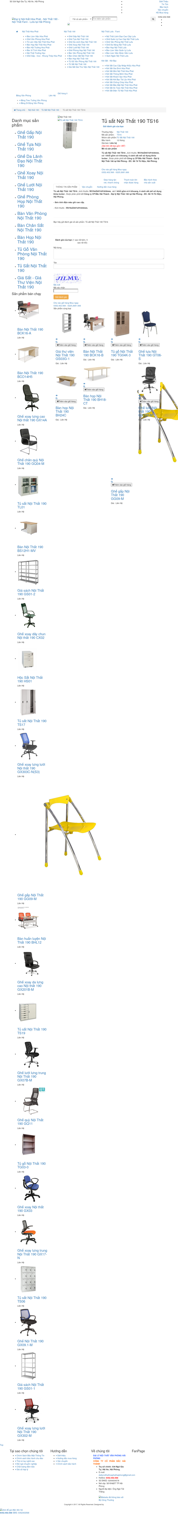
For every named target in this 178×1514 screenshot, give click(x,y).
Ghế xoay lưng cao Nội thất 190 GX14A (32, 418)
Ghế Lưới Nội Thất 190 (29, 187)
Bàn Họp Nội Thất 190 (29, 239)
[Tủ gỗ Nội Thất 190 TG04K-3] (122, 323)
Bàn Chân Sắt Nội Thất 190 (30, 227)
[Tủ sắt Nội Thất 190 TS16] (70, 119)
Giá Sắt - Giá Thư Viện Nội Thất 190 (29, 282)
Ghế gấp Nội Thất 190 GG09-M (30, 896)
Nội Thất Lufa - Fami (111, 31)
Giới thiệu (61, 1455)
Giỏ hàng (62, 93)
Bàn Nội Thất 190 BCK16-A (30, 331)
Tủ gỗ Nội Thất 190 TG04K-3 (122, 353)
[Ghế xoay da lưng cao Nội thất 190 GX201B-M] (31, 963)
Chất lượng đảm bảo (25, 1466)
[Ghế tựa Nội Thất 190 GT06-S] (149, 323)
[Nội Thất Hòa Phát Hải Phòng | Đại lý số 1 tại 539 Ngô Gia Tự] (36, 18)
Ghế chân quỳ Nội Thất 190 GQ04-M (30, 461)
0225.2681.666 (122, 172)
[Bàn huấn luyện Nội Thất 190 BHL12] (28, 919)
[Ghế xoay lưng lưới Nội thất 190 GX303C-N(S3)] (28, 745)
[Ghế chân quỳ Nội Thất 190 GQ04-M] (28, 441)
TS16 (119, 134)
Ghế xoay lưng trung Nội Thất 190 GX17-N (32, 1254)
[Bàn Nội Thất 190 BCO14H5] (28, 354)
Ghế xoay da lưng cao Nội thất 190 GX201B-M (30, 985)
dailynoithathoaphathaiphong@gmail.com (117, 1475)
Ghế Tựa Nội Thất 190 (29, 146)
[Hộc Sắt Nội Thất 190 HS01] (28, 658)
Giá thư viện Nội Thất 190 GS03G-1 (65, 355)
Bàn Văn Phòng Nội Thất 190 (32, 215)
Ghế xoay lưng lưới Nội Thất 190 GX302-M (31, 1432)
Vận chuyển (163, 9)
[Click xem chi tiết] (112, 1498)
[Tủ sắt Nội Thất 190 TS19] (28, 1010)
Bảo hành (164, 7)
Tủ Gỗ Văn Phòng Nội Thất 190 (32, 253)
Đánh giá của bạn (71, 241)
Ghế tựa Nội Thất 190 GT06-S (150, 355)
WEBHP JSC (109, 1504)
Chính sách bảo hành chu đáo (29, 1458)
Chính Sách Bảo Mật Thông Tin (30, 1455)
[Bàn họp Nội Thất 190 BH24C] (66, 379)
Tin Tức (165, 4)
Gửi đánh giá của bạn (113, 126)
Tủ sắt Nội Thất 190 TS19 (31, 1031)
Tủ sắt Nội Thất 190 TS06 (31, 1299)
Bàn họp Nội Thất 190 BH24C (65, 411)
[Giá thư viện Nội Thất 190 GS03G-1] (66, 323)
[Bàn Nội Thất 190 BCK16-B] (94, 323)
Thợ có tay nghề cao (25, 1461)
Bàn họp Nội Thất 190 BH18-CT (95, 399)
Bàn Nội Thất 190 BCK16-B (93, 353)
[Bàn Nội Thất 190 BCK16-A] (28, 310)
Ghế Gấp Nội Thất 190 (29, 134)
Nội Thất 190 (69, 31)
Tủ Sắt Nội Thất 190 (31, 268)
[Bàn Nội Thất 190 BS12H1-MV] (28, 528)
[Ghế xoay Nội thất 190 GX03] (31, 1188)
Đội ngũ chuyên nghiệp (26, 1463)
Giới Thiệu (163, 1)
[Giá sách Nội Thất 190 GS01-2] (28, 571)
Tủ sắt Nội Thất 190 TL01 (31, 505)
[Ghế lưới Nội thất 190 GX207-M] (149, 379)
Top (1, 1444)
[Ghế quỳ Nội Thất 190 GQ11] (31, 1101)
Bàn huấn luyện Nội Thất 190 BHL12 (31, 940)
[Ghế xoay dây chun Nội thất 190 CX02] (28, 615)
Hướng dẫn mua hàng (67, 1458)
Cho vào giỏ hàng (110, 169)
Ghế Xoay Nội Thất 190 (30, 175)
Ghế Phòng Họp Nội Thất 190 (29, 201)
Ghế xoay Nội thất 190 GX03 (30, 1208)
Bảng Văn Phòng (23, 95)
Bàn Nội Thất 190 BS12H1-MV (30, 548)
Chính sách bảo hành (66, 1463)
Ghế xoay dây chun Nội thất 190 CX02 (31, 635)
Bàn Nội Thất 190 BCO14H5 (30, 374)
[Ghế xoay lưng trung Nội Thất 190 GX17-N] (28, 1231)
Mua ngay (122, 169)
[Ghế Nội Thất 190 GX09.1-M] (28, 1322)
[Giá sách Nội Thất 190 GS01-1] (28, 1365)
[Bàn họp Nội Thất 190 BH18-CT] (97, 373)
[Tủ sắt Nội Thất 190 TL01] (28, 484)
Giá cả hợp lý (22, 1469)
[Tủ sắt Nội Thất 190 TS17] (28, 702)
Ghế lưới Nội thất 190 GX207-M (148, 411)
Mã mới (57, 284)
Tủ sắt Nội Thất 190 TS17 (31, 722)
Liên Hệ (52, 95)
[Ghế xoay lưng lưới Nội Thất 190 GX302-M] (31, 1409)
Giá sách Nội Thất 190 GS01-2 (30, 592)
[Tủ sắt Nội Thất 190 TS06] (28, 1278)
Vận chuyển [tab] (87, 186)
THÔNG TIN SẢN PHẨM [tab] (66, 186)
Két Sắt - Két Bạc (109, 60)
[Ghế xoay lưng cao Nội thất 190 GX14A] (31, 397)
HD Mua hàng (162, 12)
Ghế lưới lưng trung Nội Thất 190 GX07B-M (31, 1076)
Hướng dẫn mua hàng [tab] (106, 186)
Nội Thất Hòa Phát (30, 31)
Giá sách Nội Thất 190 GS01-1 (30, 1386)
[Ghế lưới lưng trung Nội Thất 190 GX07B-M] (31, 1053)
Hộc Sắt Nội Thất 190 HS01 (30, 679)
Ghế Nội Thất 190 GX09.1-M (30, 1342)
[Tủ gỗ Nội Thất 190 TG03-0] (28, 1144)
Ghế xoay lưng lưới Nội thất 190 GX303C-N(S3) (31, 768)
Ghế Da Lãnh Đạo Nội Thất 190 (29, 160)
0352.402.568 (108, 172)
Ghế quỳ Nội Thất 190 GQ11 (30, 1121)
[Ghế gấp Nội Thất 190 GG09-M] (73, 834)
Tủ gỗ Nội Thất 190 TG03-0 (31, 1165)
